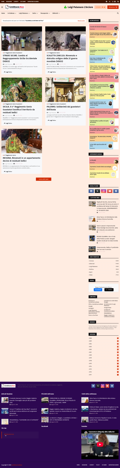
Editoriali (104, 263)
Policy (98, 465)
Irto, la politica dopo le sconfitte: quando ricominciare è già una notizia (100, 129)
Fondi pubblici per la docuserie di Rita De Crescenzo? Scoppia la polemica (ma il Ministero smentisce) (99, 86)
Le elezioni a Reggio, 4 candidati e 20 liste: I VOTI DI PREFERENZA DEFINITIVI (63, 419)
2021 (103, 352)
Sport (104, 272)
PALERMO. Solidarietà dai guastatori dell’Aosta (63, 108)
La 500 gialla (93, 160)
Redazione (9, 1)
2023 (104, 346)
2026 (103, 338)
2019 (103, 358)
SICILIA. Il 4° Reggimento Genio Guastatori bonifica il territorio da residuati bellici (19, 109)
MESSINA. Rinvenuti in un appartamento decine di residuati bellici (21, 159)
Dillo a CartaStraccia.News (96, 304)
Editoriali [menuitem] (55, 13)
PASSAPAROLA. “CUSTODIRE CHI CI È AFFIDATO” (24, 420)
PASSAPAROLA (107, 313)
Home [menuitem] (3, 13)
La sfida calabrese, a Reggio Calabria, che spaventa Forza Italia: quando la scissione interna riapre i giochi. (102, 77)
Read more (92, 29)
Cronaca (104, 261)
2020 (104, 355)
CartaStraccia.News (33, 1)
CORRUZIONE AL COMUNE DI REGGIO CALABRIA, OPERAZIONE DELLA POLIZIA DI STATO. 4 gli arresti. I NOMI (62, 400)
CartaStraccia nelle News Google (111, 301)
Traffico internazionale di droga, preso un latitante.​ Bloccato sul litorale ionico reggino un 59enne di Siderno (101, 113)
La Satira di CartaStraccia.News (109, 310)
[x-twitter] (110, 1)
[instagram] (113, 1)
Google (91, 306)
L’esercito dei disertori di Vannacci (98, 26)
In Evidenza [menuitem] (11, 13)
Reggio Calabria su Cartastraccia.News (109, 315)
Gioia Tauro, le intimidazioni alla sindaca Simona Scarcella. (97, 58)
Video (104, 275)
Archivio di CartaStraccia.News (94, 301)
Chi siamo (23, 1)
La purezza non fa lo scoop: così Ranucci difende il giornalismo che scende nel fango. (98, 103)
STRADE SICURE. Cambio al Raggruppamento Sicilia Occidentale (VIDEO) (20, 58)
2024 (103, 343)
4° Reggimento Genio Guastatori (13, 52)
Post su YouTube (93, 315)
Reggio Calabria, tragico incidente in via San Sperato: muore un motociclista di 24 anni (63, 410)
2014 (103, 366)
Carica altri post (43, 179)
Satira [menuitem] (34, 13)
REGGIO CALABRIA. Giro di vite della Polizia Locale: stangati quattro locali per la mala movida (107, 239)
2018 (103, 360)
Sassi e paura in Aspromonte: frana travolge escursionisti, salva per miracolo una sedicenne (107, 228)
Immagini (91, 308)
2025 (104, 341)
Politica (104, 269)
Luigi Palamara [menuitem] (23, 13)
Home (2, 1)
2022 (103, 349)
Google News (107, 307)
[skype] (118, 1)
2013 (103, 369)
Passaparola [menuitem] (44, 13)
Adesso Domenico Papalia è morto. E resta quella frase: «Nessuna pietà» (100, 94)
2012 (103, 372)
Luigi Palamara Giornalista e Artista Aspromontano (94, 312)
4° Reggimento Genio (54, 52)
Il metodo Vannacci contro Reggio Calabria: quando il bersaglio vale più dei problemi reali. (101, 33)
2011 (103, 374)
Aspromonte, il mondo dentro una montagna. (100, 166)
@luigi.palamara (9, 434)
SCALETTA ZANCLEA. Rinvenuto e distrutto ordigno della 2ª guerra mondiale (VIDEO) (62, 58)
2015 (103, 363)
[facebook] (106, 1)
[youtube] (109, 191)
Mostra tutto (81, 20)
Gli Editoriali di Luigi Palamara (110, 304)
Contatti (16, 1)
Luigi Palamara (8, 64)
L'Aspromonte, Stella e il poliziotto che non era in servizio (107, 248)
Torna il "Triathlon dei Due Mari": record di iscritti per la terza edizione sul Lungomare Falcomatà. (100, 42)
